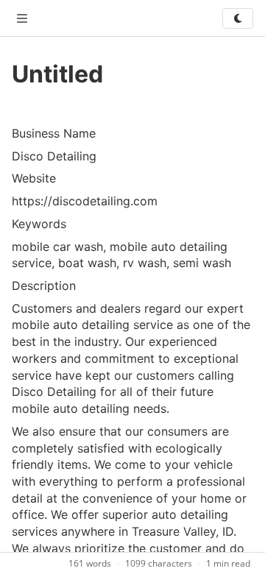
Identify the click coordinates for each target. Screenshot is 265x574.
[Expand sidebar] (22, 18)
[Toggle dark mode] (237, 18)
